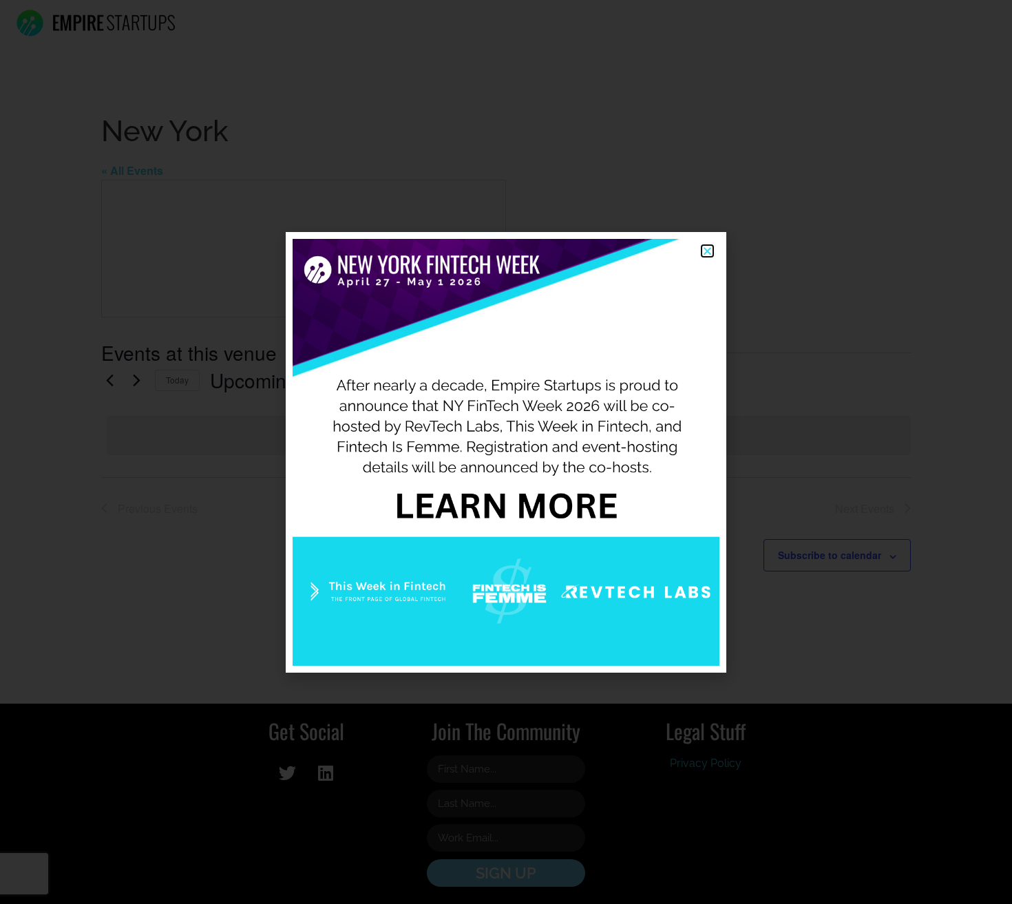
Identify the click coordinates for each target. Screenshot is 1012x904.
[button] (707, 251)
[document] (506, 452)
